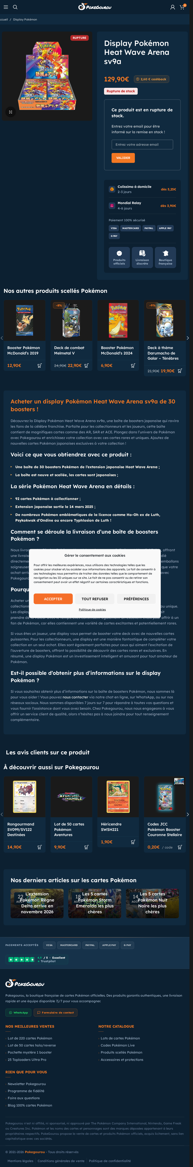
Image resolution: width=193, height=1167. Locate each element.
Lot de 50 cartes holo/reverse (32, 1045)
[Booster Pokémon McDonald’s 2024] (118, 320)
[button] (40, 365)
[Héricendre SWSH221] (118, 796)
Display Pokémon (25, 19)
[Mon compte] (172, 7)
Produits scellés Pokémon (121, 1052)
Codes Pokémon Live (118, 1045)
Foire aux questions (24, 1098)
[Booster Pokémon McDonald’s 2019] (24, 320)
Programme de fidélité (26, 1091)
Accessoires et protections (122, 1060)
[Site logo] (94, 6)
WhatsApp (21, 1012)
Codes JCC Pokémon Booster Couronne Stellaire (165, 829)
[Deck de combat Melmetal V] (71, 320)
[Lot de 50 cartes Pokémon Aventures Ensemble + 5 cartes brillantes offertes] (71, 796)
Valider (123, 158)
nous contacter (75, 697)
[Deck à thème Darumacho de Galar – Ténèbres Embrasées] (165, 320)
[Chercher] (15, 7)
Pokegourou (35, 1152)
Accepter (53, 598)
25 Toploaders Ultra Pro (27, 1060)
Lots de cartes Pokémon (120, 1038)
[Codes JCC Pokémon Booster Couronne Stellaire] (165, 796)
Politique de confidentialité (110, 1161)
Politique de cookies (92, 609)
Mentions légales (20, 1161)
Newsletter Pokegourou (27, 1084)
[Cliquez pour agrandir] (10, 112)
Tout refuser (95, 598)
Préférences (136, 598)
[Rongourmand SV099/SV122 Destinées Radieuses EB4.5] (24, 796)
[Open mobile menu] (6, 7)
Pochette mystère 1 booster (30, 1052)
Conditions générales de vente (61, 1161)
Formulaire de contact (58, 1012)
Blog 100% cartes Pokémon (30, 1105)
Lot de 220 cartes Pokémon (30, 1038)
